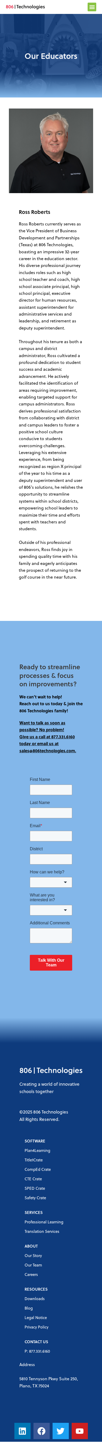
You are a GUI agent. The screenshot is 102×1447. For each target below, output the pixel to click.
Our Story (33, 1255)
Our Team (33, 1265)
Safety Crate (35, 1198)
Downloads (35, 1298)
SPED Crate (35, 1188)
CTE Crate (33, 1179)
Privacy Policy (36, 1327)
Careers (31, 1274)
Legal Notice (36, 1317)
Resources (36, 1289)
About (31, 1246)
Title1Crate (34, 1160)
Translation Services (42, 1231)
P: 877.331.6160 (37, 1351)
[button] (92, 7)
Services (34, 1212)
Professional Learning (44, 1222)
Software (35, 1141)
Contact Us (36, 1342)
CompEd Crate (38, 1169)
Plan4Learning (37, 1150)
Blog (29, 1308)
